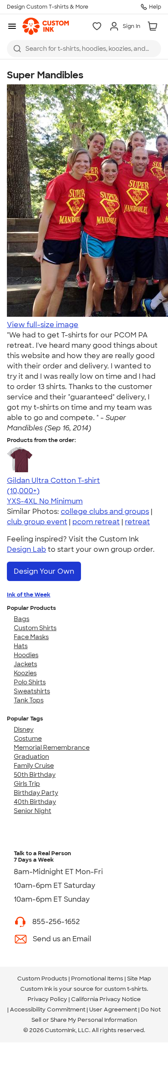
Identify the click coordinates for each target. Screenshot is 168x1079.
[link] (45, 26)
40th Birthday (35, 802)
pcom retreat (96, 521)
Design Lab (26, 549)
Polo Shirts (30, 682)
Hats (21, 646)
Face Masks (31, 637)
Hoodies (26, 655)
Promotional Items (97, 978)
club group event (37, 521)
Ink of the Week (28, 594)
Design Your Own (44, 571)
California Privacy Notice (106, 999)
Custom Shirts (35, 628)
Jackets (25, 664)
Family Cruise (34, 766)
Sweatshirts (32, 691)
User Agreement (113, 1009)
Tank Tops (29, 700)
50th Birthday (35, 775)
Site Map (139, 978)
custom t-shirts (125, 988)
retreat (137, 521)
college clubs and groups (105, 511)
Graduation (31, 757)
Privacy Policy (47, 999)
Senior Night (32, 811)
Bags (21, 619)
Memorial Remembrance (52, 747)
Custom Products (42, 978)
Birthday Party (36, 793)
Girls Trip (27, 784)
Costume (28, 738)
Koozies (25, 673)
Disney (24, 729)
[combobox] (84, 48)
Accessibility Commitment (47, 1009)
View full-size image (42, 324)
